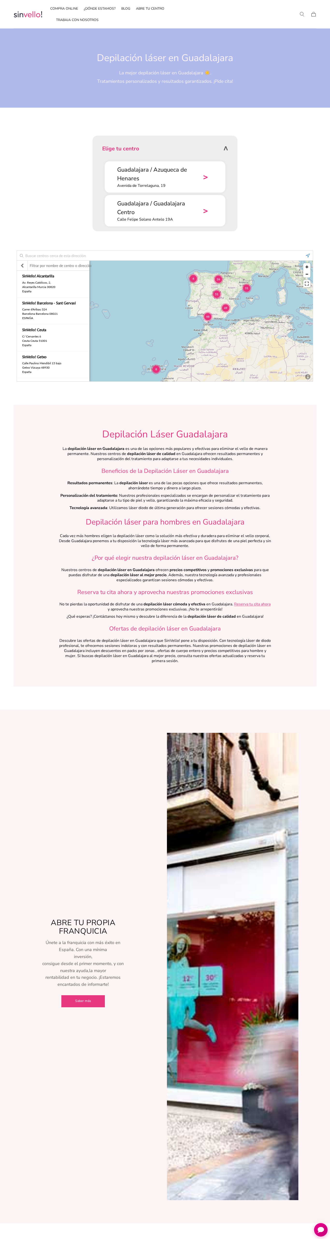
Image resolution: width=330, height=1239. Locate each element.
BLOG (125, 9)
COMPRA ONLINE (64, 9)
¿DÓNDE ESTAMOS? (99, 9)
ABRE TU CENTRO (150, 9)
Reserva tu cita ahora (252, 604)
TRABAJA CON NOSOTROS (77, 20)
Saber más (83, 1001)
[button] (302, 14)
